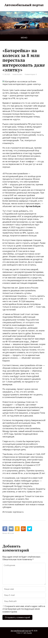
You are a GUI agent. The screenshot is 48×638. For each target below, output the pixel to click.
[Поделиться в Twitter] (29, 528)
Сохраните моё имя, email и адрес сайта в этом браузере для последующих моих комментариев (23, 609)
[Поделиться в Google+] (23, 528)
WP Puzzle (28, 633)
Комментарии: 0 (31, 74)
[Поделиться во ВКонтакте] (11, 528)
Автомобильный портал (24, 5)
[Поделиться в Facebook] (4, 528)
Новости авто (17, 74)
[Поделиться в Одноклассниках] (17, 528)
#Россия (11, 533)
